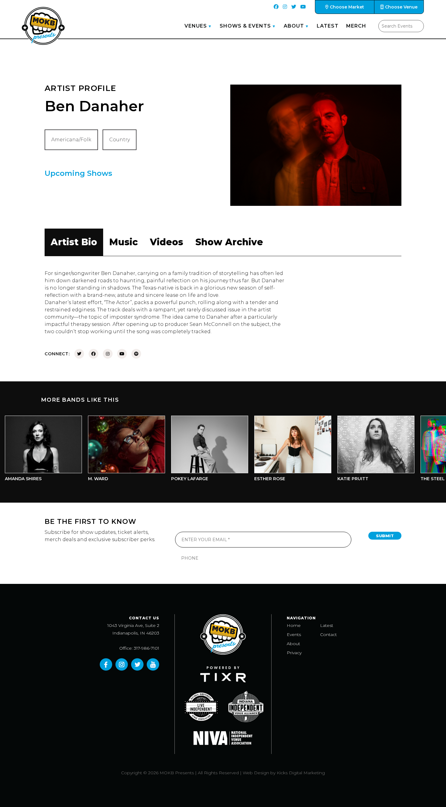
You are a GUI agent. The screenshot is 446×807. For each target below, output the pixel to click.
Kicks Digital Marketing (301, 772)
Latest (328, 26)
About (294, 26)
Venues (195, 26)
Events (294, 634)
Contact (328, 634)
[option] (113, 450)
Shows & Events (245, 26)
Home (294, 625)
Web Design (256, 772)
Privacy (294, 652)
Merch (356, 26)
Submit (385, 535)
